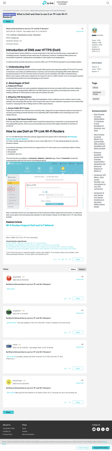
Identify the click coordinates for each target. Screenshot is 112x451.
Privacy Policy (7, 434)
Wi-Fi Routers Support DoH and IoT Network (30, 225)
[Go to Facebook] (98, 429)
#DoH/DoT (37, 35)
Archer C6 (15, 38)
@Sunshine (11, 289)
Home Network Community (11, 10)
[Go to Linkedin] (107, 429)
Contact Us (6, 431)
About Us (6, 425)
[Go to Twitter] (103, 429)
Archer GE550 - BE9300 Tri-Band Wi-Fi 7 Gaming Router (26, 243)
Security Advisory (28, 434)
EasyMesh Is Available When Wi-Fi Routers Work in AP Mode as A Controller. (33, 245)
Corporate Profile (9, 428)
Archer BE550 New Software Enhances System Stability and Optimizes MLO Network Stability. (40, 247)
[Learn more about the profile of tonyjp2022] (9, 312)
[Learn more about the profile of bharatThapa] (9, 382)
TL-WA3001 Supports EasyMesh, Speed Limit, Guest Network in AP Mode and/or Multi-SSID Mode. (41, 249)
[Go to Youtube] (94, 429)
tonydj (15, 345)
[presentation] (9, 278)
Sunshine (100, 35)
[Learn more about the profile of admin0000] (9, 278)
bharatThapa (17, 381)
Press (24, 425)
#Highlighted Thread (25, 35)
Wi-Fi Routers (25, 10)
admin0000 (17, 277)
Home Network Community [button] (62, 3)
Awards (24, 431)
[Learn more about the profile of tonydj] (9, 346)
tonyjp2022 (17, 311)
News (24, 428)
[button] (4, 3)
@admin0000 (12, 323)
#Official (13, 35)
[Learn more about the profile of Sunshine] (98, 30)
